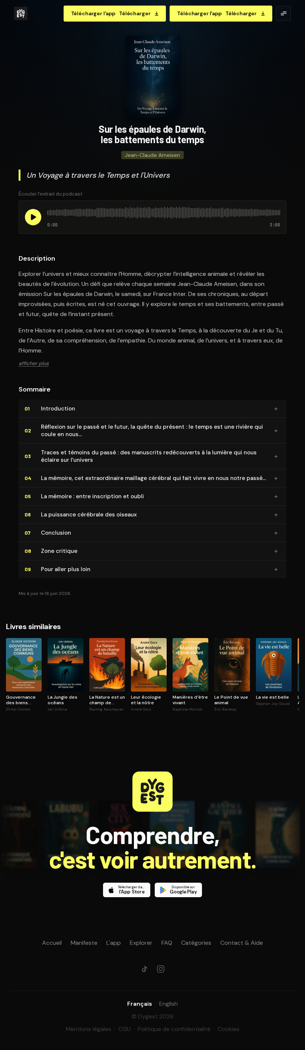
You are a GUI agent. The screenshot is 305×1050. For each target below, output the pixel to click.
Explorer (141, 943)
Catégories (196, 943)
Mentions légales (88, 1029)
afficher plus (34, 363)
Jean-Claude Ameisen (152, 155)
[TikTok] (144, 969)
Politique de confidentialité (174, 1029)
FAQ (166, 943)
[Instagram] (160, 969)
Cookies (229, 1029)
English (168, 1004)
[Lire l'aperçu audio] (33, 217)
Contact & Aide (241, 943)
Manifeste (84, 943)
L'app (113, 943)
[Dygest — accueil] (21, 13)
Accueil (52, 943)
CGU (124, 1029)
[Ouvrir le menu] (283, 13)
